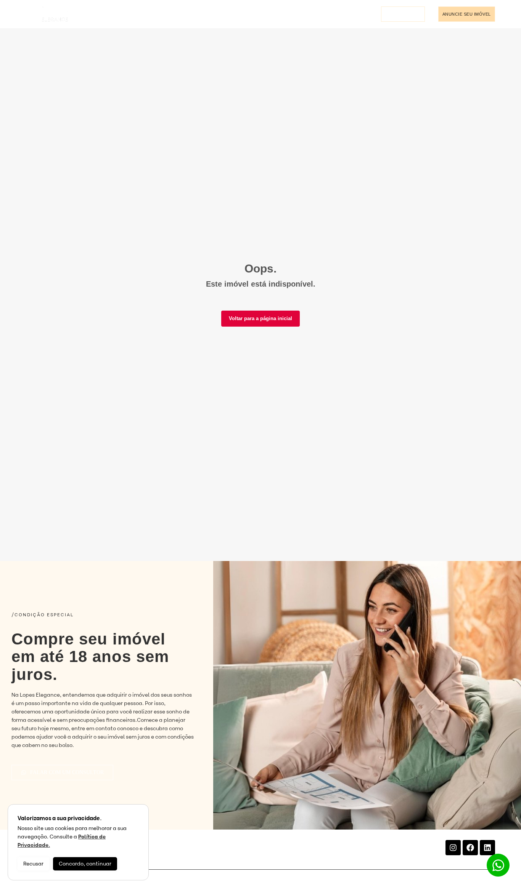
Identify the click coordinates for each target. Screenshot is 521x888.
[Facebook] (470, 847)
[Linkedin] (487, 847)
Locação (117, 14)
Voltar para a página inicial (260, 318)
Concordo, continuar (85, 864)
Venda (92, 14)
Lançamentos (153, 14)
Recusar (33, 864)
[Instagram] (453, 847)
